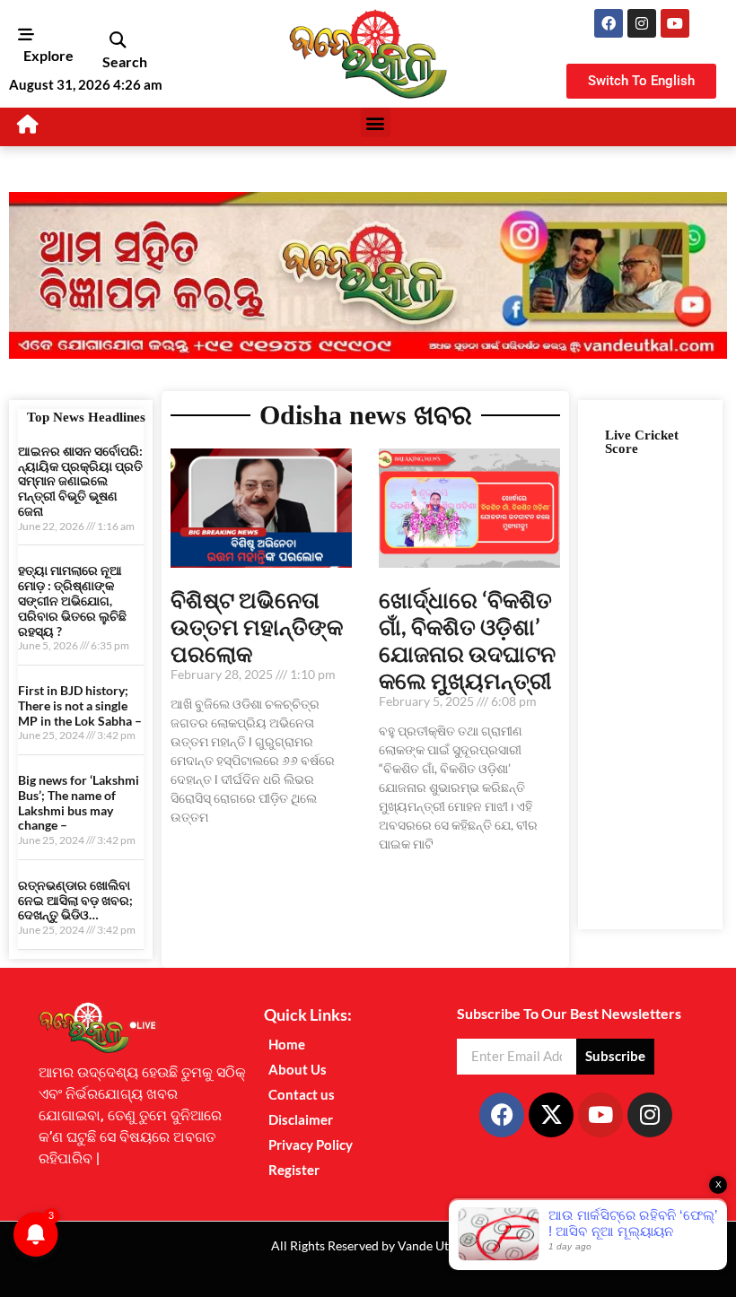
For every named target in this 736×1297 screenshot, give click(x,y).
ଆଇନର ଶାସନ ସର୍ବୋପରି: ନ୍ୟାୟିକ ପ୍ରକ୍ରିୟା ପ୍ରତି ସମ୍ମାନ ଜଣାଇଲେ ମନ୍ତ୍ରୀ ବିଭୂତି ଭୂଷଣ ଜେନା (80, 480)
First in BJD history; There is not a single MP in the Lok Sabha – (80, 705)
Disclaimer (300, 1119)
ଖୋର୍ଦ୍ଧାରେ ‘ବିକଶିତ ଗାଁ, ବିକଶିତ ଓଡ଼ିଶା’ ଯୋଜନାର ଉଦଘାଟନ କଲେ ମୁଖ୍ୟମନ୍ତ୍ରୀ (467, 639)
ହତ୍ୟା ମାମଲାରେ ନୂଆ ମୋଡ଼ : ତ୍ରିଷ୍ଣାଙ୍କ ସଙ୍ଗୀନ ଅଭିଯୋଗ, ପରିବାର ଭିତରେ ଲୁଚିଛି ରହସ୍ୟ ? (72, 600)
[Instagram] (641, 23)
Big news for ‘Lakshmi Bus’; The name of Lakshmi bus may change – (78, 802)
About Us (297, 1069)
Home (286, 1044)
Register (294, 1170)
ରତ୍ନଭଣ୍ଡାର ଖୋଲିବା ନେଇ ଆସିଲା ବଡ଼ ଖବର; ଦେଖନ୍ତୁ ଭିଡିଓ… (75, 900)
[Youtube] (675, 23)
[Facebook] (608, 23)
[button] (117, 40)
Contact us (301, 1094)
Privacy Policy (310, 1144)
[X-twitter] (551, 1114)
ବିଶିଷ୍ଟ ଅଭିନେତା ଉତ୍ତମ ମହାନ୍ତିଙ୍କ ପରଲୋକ (257, 626)
